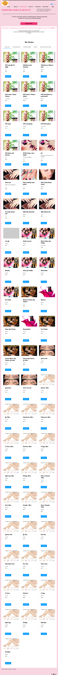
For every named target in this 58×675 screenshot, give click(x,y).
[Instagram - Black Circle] (53, 674)
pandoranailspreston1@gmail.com (45, 10)
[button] (8, 76)
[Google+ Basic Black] (55, 674)
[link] (7, 47)
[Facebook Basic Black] (52, 674)
